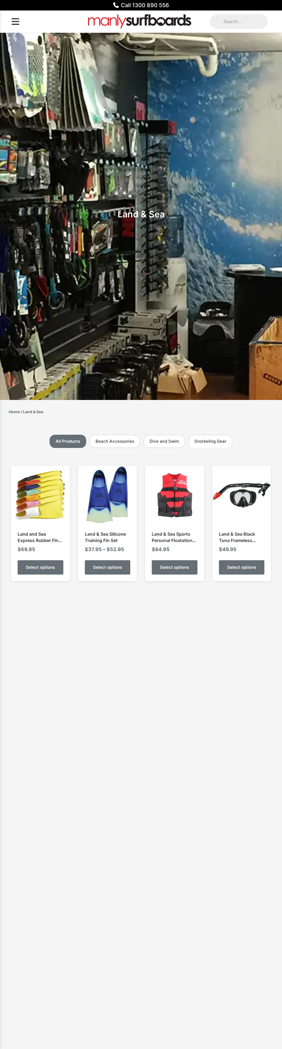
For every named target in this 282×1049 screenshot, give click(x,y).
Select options (40, 567)
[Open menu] (15, 21)
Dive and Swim (164, 441)
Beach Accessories (115, 441)
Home (14, 411)
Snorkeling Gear (210, 441)
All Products (68, 441)
